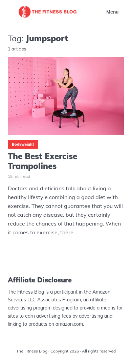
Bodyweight (23, 144)
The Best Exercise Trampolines (42, 161)
